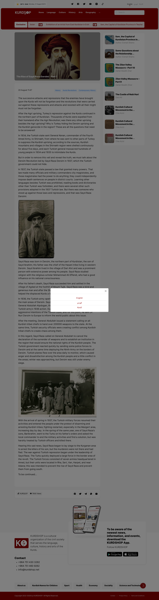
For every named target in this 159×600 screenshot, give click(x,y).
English (79, 298)
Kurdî (79, 308)
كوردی (79, 303)
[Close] (106, 291)
